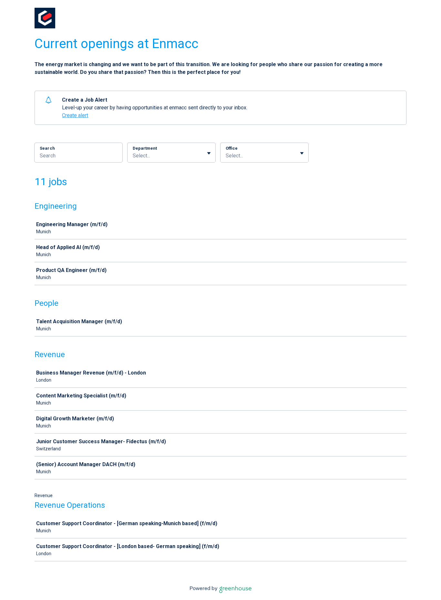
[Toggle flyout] (209, 153)
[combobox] (133, 155)
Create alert (75, 115)
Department (145, 148)
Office (232, 148)
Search (47, 148)
